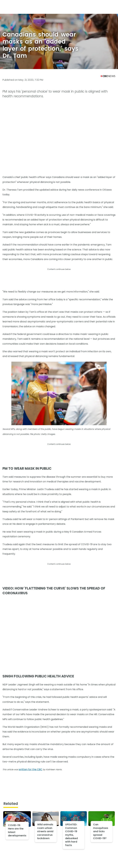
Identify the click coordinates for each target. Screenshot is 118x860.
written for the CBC (30, 769)
